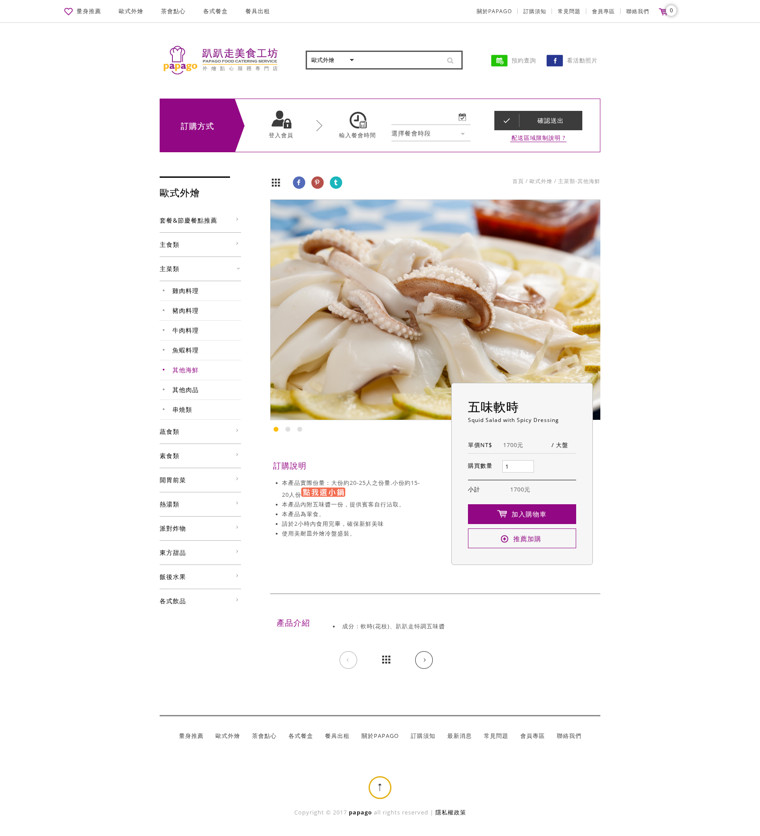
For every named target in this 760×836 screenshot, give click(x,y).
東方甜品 (173, 552)
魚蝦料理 (185, 350)
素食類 (169, 455)
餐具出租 (257, 11)
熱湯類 (169, 504)
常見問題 (569, 11)
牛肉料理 (185, 330)
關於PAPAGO (494, 11)
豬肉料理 (185, 310)
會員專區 (603, 11)
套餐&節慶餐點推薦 (188, 220)
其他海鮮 (185, 370)
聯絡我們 (637, 11)
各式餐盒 (215, 11)
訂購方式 (197, 126)
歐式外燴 (131, 11)
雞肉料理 (185, 290)
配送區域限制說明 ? (539, 138)
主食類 (169, 244)
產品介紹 (293, 622)
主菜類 (169, 268)
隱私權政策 (450, 812)
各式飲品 (173, 601)
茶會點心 (173, 11)
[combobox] (431, 133)
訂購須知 (534, 11)
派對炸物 (173, 528)
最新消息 (459, 736)
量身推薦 (89, 11)
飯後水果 (173, 576)
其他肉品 (185, 389)
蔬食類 (169, 431)
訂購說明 (290, 465)
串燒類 (182, 409)
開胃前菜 (173, 480)
